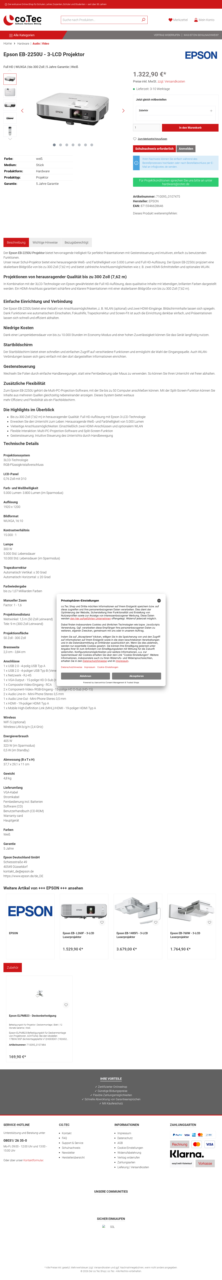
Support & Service (72, 1143)
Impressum (124, 1133)
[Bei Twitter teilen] (144, 220)
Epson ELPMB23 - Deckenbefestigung (32, 1015)
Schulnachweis (71, 1147)
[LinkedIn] (128, 1201)
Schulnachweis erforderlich (154, 148)
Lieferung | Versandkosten (133, 1167)
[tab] (16, 242)
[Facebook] (94, 1201)
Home (7, 43)
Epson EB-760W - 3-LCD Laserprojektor (185, 935)
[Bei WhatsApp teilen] (160, 220)
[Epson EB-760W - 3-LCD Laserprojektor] (192, 911)
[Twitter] (111, 1201)
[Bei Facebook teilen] (136, 220)
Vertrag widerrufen (167, 35)
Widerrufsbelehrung (129, 1152)
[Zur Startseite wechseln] (22, 19)
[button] (176, 112)
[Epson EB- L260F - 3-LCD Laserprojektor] (84, 911)
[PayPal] (193, 1134)
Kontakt (66, 1133)
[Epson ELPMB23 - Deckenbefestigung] (39, 993)
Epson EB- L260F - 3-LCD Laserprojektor (78, 935)
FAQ (64, 1138)
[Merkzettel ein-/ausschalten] (102, 922)
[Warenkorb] (219, 18)
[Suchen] (143, 20)
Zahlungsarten (126, 1162)
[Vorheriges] (22, 110)
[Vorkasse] (205, 1163)
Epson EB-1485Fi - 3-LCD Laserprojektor (132, 935)
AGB (120, 1143)
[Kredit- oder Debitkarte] (203, 1144)
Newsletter (68, 1152)
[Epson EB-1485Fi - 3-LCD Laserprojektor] (138, 911)
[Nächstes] (123, 110)
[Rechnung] (179, 1144)
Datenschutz (125, 1138)
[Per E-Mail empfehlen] (167, 220)
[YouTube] (119, 1201)
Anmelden (186, 148)
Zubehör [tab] (12, 967)
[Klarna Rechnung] (187, 1153)
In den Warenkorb (190, 127)
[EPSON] (201, 55)
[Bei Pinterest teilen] (152, 220)
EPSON (13, 933)
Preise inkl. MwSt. (159, 81)
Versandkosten (102, 1267)
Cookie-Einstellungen (130, 1147)
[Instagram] (102, 1201)
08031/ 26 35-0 (15, 1140)
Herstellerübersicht (73, 1157)
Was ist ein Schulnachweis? (201, 35)
